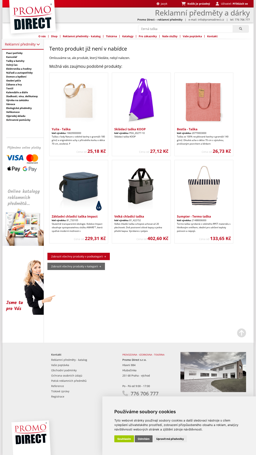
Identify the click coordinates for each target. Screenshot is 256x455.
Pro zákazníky (148, 36)
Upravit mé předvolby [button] (170, 438)
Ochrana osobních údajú (66, 375)
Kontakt (212, 36)
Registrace (57, 396)
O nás (42, 36)
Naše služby (169, 36)
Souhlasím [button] (124, 438)
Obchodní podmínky (64, 370)
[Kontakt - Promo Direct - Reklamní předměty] (213, 391)
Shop (54, 36)
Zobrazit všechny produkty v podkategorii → (78, 256)
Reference (57, 386)
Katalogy (127, 36)
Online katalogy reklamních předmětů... (24, 197)
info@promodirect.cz (211, 19)
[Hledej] (241, 29)
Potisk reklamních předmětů (69, 381)
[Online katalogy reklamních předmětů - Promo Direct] (26, 245)
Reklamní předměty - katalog (82, 36)
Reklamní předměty (21, 44)
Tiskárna (111, 36)
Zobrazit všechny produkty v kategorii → (76, 266)
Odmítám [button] (144, 438)
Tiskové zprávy (60, 391)
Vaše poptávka (192, 36)
